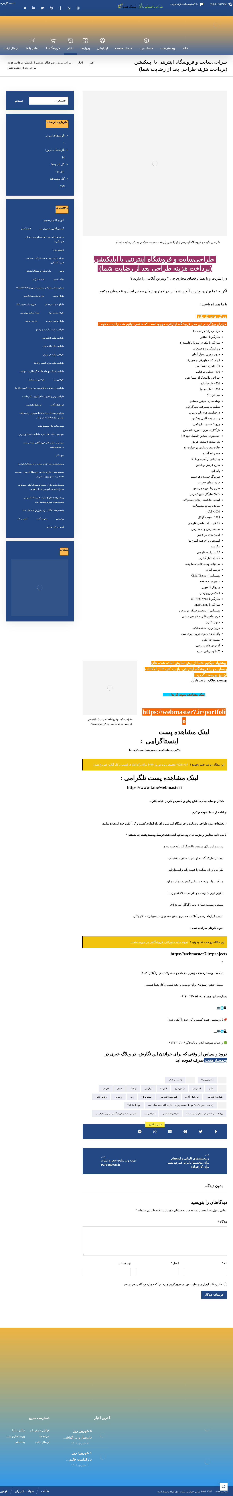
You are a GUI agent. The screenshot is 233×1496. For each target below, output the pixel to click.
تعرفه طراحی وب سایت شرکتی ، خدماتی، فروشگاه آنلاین (45, 260)
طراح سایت (58, 296)
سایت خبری (58, 279)
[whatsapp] (69, 8)
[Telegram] (24, 8)
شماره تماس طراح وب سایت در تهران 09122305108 (40, 287)
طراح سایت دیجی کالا (26, 304)
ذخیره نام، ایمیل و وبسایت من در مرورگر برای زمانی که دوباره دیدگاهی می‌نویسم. (172, 1284)
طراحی (105, 1088)
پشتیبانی (20, 1442)
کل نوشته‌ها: (57, 178)
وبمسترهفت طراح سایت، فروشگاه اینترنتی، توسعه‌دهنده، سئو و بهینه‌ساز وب (43, 499)
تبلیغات (133, 1088)
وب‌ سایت (125, 1263)
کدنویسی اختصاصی (168, 1097)
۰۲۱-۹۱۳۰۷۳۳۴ (205, 1380)
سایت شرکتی (38, 279)
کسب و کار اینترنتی (55, 527)
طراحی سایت (31, 321)
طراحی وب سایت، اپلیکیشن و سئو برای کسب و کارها (39, 388)
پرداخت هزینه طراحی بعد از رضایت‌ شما (205, 1113)
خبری (119, 1088)
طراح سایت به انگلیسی (33, 296)
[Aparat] (51, 8)
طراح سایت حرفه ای (54, 304)
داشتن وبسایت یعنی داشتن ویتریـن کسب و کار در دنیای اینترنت (186, 800)
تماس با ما (18, 1430)
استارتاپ (197, 1088)
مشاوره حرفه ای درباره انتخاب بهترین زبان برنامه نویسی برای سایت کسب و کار (41, 415)
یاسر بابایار (197, 680)
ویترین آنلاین (101, 1097)
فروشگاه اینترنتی (34, 405)
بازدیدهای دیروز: (55, 149)
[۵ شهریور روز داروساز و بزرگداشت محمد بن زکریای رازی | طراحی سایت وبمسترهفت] (102, 1435)
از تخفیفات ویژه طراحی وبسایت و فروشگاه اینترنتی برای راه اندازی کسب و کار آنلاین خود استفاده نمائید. (164, 823)
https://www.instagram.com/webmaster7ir (155, 750)
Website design (133, 1105)
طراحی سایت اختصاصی (53, 338)
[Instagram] (78, 8)
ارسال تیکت (42, 1442)
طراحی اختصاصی (215, 1097)
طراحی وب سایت (37, 379)
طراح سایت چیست (55, 321)
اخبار (211, 1088)
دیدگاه (222, 1221)
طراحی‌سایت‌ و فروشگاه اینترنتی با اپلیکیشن (116, 1113)
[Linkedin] (33, 8)
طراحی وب (149, 1113)
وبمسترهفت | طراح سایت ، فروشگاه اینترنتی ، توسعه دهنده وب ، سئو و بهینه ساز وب (39, 474)
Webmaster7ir (207, 1080)
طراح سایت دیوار (56, 312)
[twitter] (42, 8)
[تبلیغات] (39, 587)
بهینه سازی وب (16, 1436)
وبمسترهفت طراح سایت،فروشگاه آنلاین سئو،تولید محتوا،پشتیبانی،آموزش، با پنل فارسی (41, 487)
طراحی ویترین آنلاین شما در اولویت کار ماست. (43, 396)
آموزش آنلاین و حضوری (53, 220)
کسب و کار (146, 1097)
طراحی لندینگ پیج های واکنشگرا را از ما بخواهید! (42, 371)
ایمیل (175, 1263)
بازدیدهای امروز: (54, 135)
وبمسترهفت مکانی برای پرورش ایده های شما (43, 510)
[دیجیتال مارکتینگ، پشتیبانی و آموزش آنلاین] (216, 25)
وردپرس (118, 1097)
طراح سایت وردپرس (30, 312)
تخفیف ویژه (58, 250)
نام (224, 1263)
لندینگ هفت (130, 6)
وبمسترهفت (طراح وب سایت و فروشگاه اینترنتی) (41, 463)
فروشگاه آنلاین (192, 1097)
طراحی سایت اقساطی (53, 346)
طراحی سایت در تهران (53, 354)
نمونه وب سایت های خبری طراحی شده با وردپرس (41, 434)
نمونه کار (60, 455)
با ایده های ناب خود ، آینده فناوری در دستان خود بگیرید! (44, 239)
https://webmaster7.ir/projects (199, 953)
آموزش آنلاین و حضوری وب (52, 228)
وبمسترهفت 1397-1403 (214, 1491)
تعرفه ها (45, 1436)
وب (131, 1097)
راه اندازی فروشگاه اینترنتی (38, 271)
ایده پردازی (180, 1088)
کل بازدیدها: (57, 164)
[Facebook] (60, 8)
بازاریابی (148, 1088)
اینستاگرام (26, 228)
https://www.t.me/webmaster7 (155, 787)
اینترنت (163, 1088)
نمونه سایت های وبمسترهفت (51, 426)
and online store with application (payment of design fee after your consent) (180, 1105)
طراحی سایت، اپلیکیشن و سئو (50, 329)
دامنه (62, 271)
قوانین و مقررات (39, 1430)
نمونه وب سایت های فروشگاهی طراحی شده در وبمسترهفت (43, 444)
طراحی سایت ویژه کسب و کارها (49, 363)
